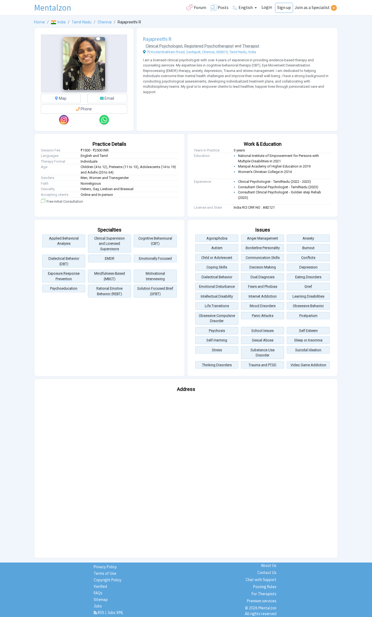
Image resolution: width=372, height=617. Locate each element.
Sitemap (101, 599)
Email (109, 98)
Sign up (284, 7)
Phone (86, 109)
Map (62, 98)
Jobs (98, 606)
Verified (100, 586)
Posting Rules (264, 586)
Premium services (261, 600)
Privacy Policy (105, 566)
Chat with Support (261, 579)
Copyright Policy (107, 580)
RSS (101, 612)
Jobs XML (115, 612)
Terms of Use (105, 573)
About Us (268, 565)
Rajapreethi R (157, 39)
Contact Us (266, 572)
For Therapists (264, 593)
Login (266, 7)
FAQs (98, 593)
